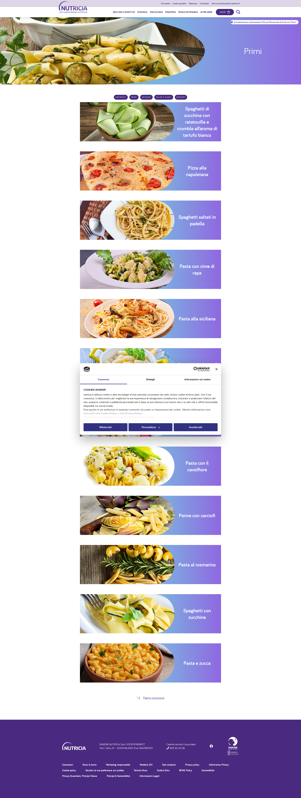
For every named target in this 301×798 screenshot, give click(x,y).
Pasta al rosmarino (197, 564)
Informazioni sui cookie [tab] (197, 379)
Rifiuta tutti (105, 427)
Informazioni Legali (149, 776)
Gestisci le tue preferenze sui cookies (104, 770)
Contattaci (67, 764)
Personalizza (149, 427)
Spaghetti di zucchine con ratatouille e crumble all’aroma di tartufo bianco (197, 121)
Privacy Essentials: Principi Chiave (79, 776)
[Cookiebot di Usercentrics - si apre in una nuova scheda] (196, 369)
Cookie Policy (109, 413)
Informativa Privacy (219, 764)
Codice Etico (163, 770)
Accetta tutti (195, 427)
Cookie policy (69, 770)
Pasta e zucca (197, 663)
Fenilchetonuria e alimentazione (248, 22)
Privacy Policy (133, 413)
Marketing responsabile (118, 764)
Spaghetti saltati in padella (197, 220)
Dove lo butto (90, 764)
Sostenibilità (208, 770)
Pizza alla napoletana (197, 171)
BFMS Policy (185, 770)
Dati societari (169, 764)
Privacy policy (192, 764)
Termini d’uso (140, 770)
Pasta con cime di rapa (197, 269)
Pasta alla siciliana (197, 318)
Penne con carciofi (197, 515)
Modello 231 (146, 764)
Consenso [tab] (103, 379)
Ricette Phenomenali (271, 22)
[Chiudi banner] (216, 369)
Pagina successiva (153, 698)
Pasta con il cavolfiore (197, 466)
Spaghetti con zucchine (197, 613)
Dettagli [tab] (150, 379)
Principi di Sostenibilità (118, 776)
